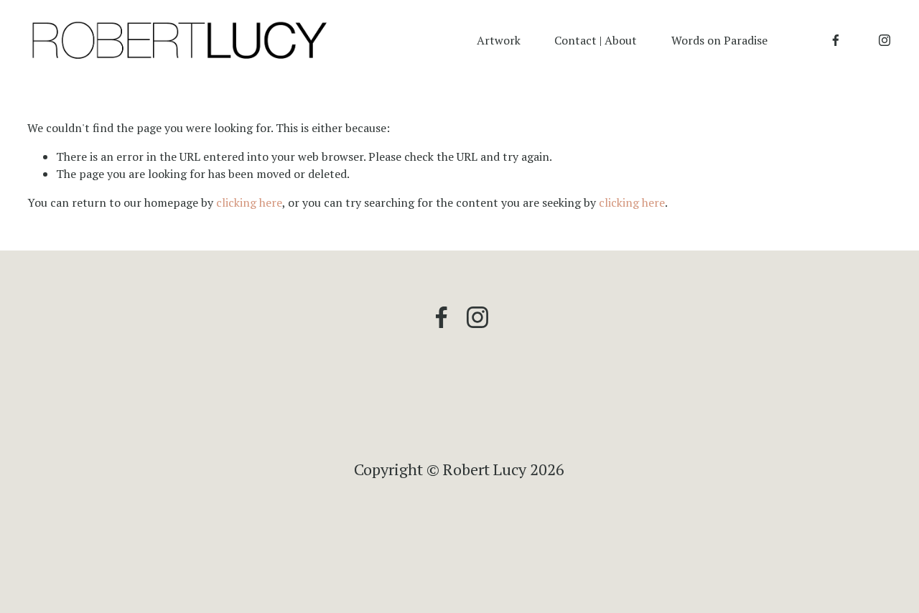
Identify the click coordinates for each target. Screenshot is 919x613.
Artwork (499, 40)
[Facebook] (836, 40)
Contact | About (595, 40)
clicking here (249, 202)
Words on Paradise (719, 40)
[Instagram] (884, 40)
